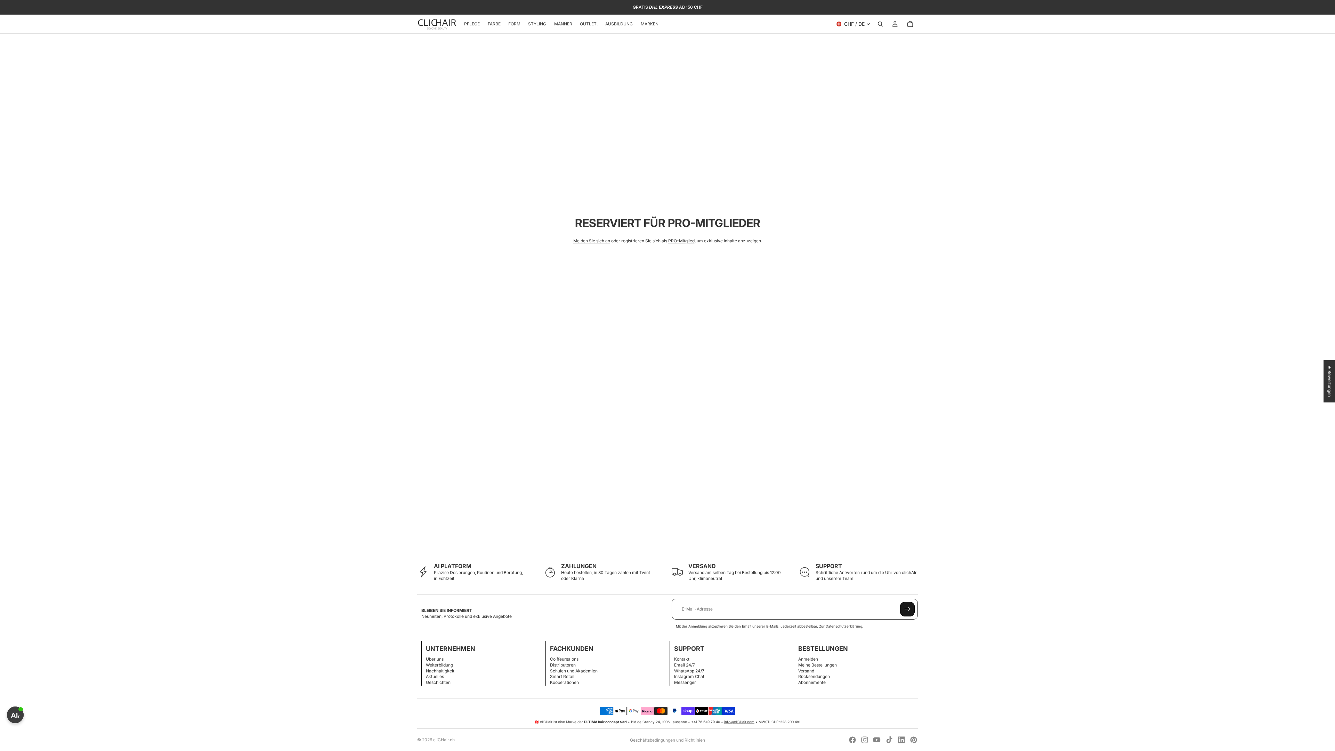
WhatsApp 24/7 (689, 670)
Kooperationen (564, 682)
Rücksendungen (814, 676)
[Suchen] (880, 24)
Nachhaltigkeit (440, 670)
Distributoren (563, 665)
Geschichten (438, 682)
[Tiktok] (889, 740)
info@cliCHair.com (739, 722)
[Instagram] (864, 740)
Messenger (685, 682)
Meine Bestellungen (817, 665)
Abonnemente (812, 682)
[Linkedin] (901, 740)
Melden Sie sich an (591, 240)
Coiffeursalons (564, 659)
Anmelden (808, 659)
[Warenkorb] (910, 24)
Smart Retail (562, 676)
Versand (806, 670)
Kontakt (681, 659)
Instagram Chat (689, 676)
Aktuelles (435, 676)
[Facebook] (852, 740)
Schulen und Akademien (574, 670)
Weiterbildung (439, 665)
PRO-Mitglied (681, 240)
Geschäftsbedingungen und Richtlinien (667, 740)
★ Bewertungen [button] (1329, 381)
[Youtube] (877, 740)
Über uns (435, 659)
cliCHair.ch (444, 739)
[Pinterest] (913, 740)
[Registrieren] (907, 609)
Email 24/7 (684, 665)
